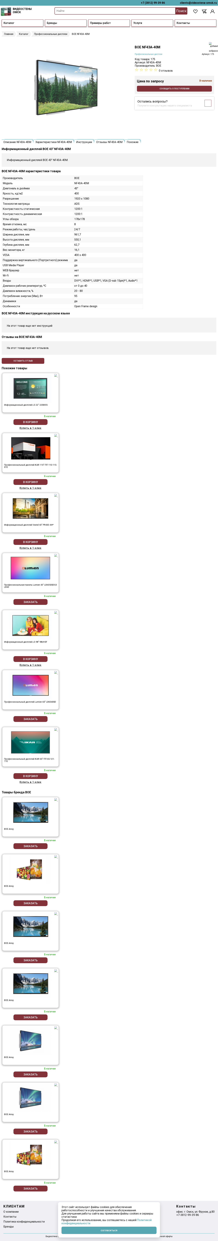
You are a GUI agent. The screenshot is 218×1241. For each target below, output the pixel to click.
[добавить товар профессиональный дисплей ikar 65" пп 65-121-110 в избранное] (56, 729)
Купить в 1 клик (31, 428)
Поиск (181, 11)
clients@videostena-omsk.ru (198, 2)
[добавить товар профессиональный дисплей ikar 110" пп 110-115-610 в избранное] (56, 435)
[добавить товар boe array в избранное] (56, 800)
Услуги (137, 23)
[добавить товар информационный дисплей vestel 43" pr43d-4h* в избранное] (56, 495)
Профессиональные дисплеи (148, 54)
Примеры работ (100, 23)
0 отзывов (166, 70)
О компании (11, 1211)
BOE (158, 65)
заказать (31, 602)
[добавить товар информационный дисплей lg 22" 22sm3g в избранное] (56, 375)
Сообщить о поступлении (174, 88)
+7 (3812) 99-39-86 (153, 2)
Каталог (9, 23)
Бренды (52, 23)
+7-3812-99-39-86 (187, 1215)
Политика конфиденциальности (24, 1221)
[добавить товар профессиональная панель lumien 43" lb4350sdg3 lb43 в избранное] (56, 555)
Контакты (183, 23)
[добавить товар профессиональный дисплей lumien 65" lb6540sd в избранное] (56, 672)
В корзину (30, 422)
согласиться (109, 1230)
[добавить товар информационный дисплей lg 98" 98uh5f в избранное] (56, 612)
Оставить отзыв (23, 361)
